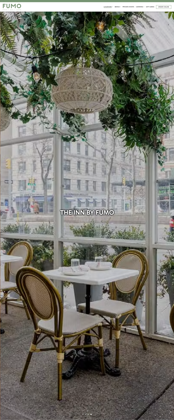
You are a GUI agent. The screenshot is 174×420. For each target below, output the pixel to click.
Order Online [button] (163, 7)
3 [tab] (88, 414)
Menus (117, 7)
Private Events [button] (128, 7)
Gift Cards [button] (150, 7)
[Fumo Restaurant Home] (12, 7)
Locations (108, 7)
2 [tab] (86, 414)
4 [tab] (91, 414)
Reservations (87, 221)
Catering (140, 7)
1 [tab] (83, 414)
